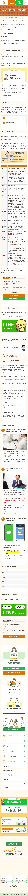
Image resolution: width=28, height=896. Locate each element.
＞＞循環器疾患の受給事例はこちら (15, 229)
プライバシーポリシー (14, 885)
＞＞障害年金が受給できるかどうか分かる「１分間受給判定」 (13, 379)
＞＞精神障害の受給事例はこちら (15, 218)
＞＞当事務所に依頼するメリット (8, 95)
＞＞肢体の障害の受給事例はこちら (15, 209)
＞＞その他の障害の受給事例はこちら (16, 265)
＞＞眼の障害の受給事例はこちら (15, 174)
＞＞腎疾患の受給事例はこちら (14, 234)
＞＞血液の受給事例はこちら (14, 253)
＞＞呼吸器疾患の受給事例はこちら (15, 223)
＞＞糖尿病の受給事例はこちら (14, 244)
